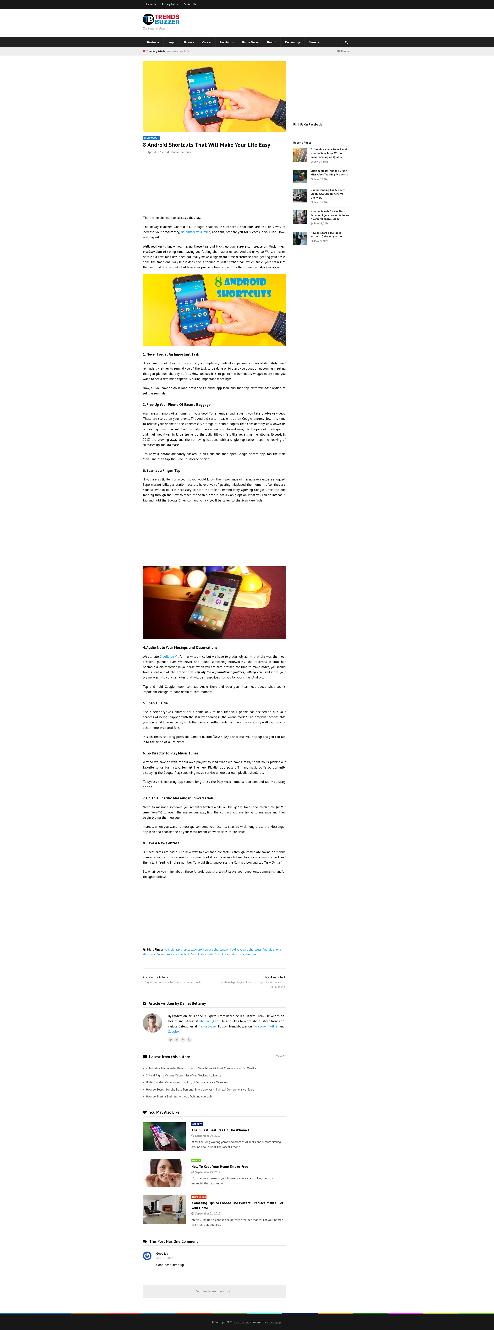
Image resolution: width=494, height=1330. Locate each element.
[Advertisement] (296, 22)
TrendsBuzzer (207, 1026)
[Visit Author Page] (152, 1023)
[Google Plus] (183, 1040)
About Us (151, 4)
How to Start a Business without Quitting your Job (179, 1096)
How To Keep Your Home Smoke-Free (219, 1166)
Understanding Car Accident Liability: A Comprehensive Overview (187, 1082)
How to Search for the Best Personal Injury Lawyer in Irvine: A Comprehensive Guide (200, 1089)
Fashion (225, 42)
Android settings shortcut (172, 954)
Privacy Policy (170, 4)
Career (206, 42)
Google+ (173, 1031)
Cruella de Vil (169, 656)
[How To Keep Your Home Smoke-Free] (164, 1173)
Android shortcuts (202, 954)
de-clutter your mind (195, 232)
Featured (251, 954)
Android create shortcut (209, 949)
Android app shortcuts (179, 949)
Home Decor (250, 42)
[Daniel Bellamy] (189, 1040)
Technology (293, 42)
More (313, 42)
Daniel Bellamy (181, 152)
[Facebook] (176, 1040)
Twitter (273, 1026)
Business (153, 42)
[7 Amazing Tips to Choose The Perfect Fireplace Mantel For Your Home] (164, 1209)
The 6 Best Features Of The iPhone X (220, 1130)
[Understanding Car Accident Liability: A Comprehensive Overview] (300, 195)
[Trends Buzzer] (161, 22)
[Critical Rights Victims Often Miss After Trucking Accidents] (300, 176)
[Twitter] (170, 1040)
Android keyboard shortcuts (243, 949)
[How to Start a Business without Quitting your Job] (300, 238)
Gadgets (197, 1124)
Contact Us (190, 4)
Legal (171, 42)
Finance (189, 42)
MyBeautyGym (209, 1021)
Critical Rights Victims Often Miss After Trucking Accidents (183, 1075)
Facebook (259, 1026)
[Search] (346, 42)
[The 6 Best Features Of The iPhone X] (164, 1136)
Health (272, 42)
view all (281, 1056)
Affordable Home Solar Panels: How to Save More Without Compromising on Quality (201, 1068)
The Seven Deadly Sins (179, 51)
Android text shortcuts (229, 954)
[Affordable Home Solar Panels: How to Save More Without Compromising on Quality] (300, 155)
